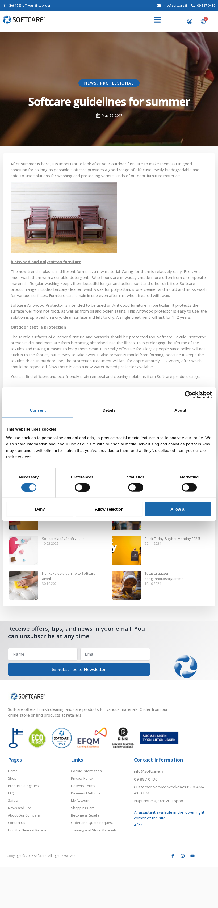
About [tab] (180, 410)
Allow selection (109, 509)
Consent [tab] (38, 410)
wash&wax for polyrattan (107, 289)
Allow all (178, 509)
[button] (157, 19)
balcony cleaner (67, 289)
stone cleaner (144, 289)
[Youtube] (192, 856)
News (90, 83)
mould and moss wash (186, 289)
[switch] (82, 487)
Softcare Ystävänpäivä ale (63, 538)
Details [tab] (109, 410)
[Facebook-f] (173, 856)
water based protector (115, 366)
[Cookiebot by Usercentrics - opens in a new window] (188, 395)
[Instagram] (182, 856)
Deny (40, 509)
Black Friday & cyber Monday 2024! (172, 538)
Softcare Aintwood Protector (37, 305)
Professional (117, 83)
